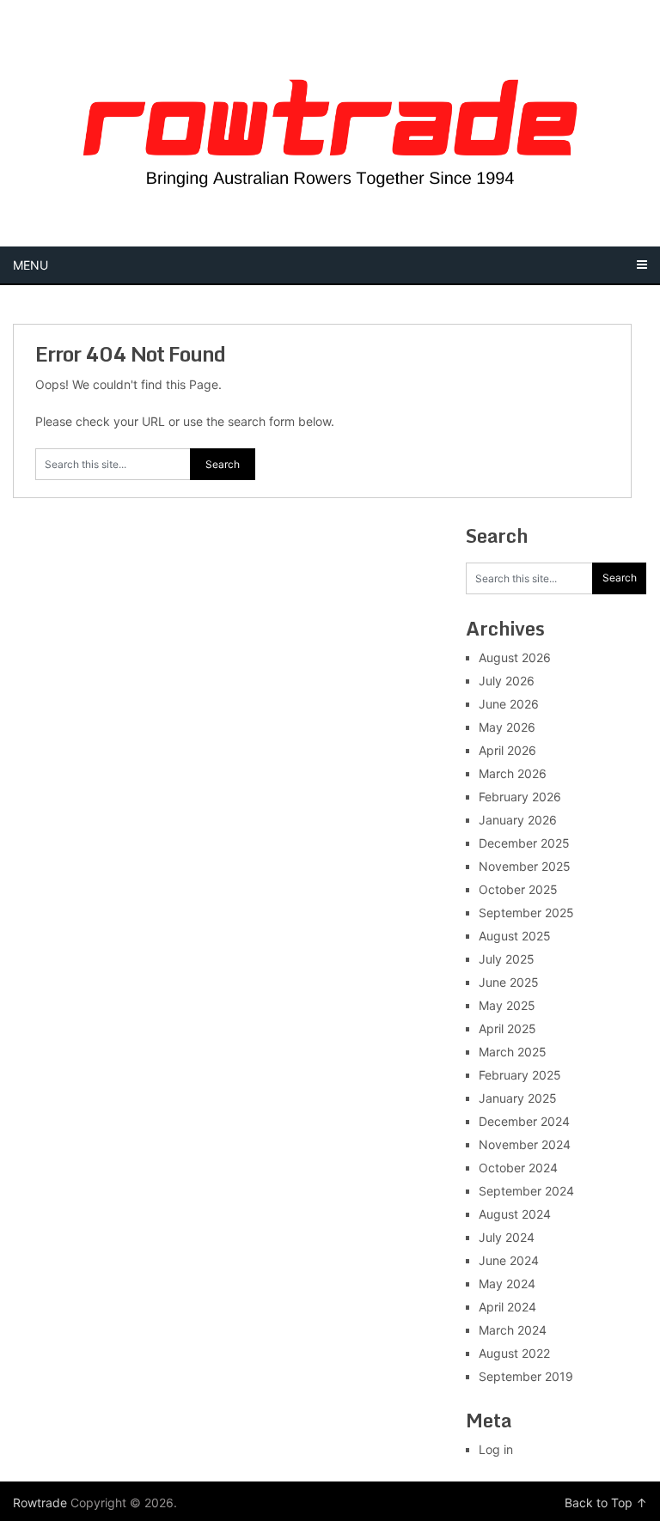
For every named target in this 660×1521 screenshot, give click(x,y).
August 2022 (514, 1353)
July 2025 (507, 959)
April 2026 (507, 750)
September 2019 (526, 1376)
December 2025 (524, 843)
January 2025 (518, 1098)
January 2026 (518, 819)
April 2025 (507, 1028)
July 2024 (507, 1237)
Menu (30, 265)
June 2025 (509, 982)
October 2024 (518, 1167)
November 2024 (525, 1144)
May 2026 (507, 727)
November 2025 (525, 866)
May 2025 (507, 1005)
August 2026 (515, 657)
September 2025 (526, 912)
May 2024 (507, 1283)
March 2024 (513, 1330)
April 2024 (507, 1306)
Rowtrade (40, 1502)
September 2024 (526, 1190)
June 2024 (509, 1260)
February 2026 (520, 796)
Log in (496, 1449)
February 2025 (520, 1075)
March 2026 (513, 773)
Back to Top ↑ (606, 1502)
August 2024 (515, 1214)
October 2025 (518, 889)
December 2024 (524, 1121)
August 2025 (515, 935)
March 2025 (513, 1051)
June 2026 (509, 704)
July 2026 (507, 680)
